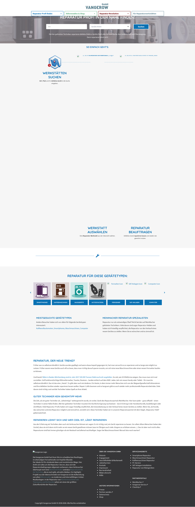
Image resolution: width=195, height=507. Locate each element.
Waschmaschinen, (72, 328)
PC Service (136, 463)
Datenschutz (104, 494)
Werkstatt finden (56, 469)
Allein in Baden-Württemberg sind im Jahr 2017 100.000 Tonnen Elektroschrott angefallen (77, 377)
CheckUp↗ (136, 487)
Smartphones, (59, 328)
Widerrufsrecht (105, 473)
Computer (84, 328)
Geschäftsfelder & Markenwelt (110, 460)
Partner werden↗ (106, 492)
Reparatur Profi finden (42, 13)
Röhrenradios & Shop (75, 13)
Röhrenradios (46, 477)
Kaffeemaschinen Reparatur (143, 460)
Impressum (103, 468)
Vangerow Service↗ (140, 484)
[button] (30, 292)
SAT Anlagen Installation (141, 465)
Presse (101, 489)
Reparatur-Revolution (109, 13)
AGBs (101, 475)
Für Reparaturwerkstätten (144, 13)
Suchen (141, 26)
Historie (102, 455)
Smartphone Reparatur (141, 455)
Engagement (104, 458)
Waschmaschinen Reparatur (143, 458)
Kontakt (102, 465)
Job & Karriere (104, 463)
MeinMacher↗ (138, 482)
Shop (101, 497)
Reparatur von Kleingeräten (143, 468)
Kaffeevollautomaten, (45, 328)
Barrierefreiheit (105, 470)
